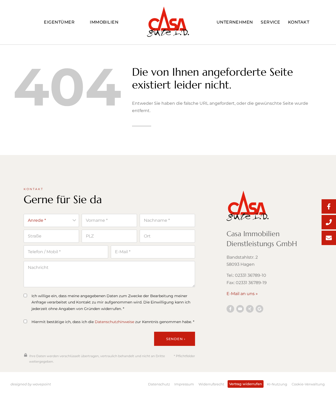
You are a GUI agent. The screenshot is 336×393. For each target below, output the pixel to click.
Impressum (184, 384)
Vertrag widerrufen (245, 384)
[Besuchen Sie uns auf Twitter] (259, 309)
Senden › (175, 339)
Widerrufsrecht (211, 384)
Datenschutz (159, 384)
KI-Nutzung (277, 384)
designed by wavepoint (30, 384)
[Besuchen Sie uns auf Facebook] (230, 309)
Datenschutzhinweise (114, 321)
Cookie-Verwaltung (308, 384)
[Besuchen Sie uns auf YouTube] (240, 309)
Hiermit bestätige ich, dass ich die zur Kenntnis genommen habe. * (113, 321)
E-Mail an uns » (242, 293)
